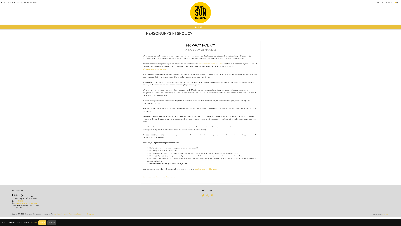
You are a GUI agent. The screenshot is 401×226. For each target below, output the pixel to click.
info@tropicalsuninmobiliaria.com (154, 69)
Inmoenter (385, 214)
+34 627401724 (19, 201)
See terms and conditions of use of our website (159, 177)
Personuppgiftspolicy (76, 214)
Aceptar (42, 222)
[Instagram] (382, 2)
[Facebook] (374, 2)
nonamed (198, 27)
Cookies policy (89, 214)
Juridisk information (61, 214)
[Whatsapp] (378, 2)
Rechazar (52, 222)
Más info (34, 222)
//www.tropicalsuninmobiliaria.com (210, 64)
